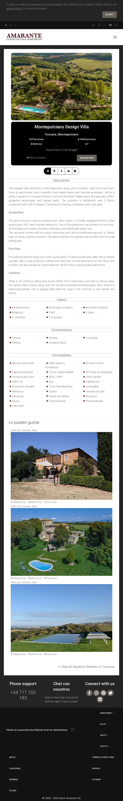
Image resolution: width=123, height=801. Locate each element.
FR (116, 25)
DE (99, 25)
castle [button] (104, 746)
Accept (110, 14)
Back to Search (37, 157)
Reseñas (13, 779)
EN (93, 25)
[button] (17, 89)
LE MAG (12, 790)
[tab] (47, 171)
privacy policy (14, 8)
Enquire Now (87, 158)
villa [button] (102, 724)
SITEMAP (96, 779)
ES (110, 25)
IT (105, 25)
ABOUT (12, 757)
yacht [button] (103, 735)
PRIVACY (96, 768)
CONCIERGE (14, 768)
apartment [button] (106, 713)
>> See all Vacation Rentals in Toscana (86, 667)
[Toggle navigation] (115, 37)
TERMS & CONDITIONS (103, 757)
